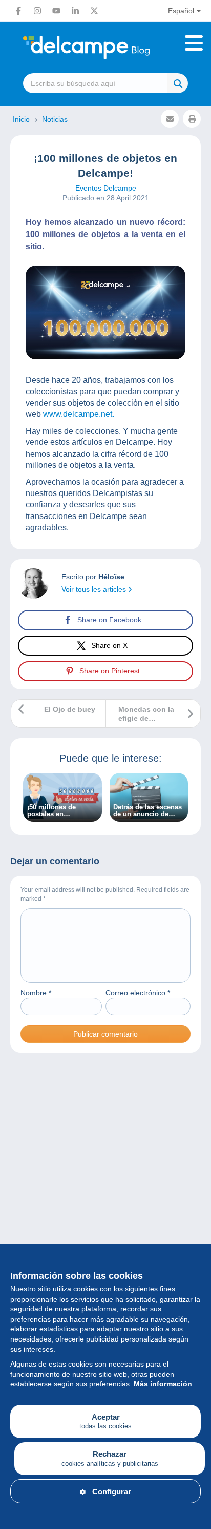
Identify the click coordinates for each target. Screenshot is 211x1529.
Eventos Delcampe (105, 188)
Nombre (35, 993)
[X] (94, 11)
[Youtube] (56, 11)
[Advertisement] (105, 1189)
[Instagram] (37, 11)
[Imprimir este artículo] (192, 119)
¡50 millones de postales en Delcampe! (51, 811)
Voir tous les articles (94, 589)
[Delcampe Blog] (105, 47)
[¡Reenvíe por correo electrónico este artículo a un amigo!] (170, 119)
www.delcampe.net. (78, 414)
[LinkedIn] (75, 11)
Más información (163, 1384)
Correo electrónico (138, 993)
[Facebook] (18, 11)
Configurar (111, 1491)
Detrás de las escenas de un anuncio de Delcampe (147, 811)
